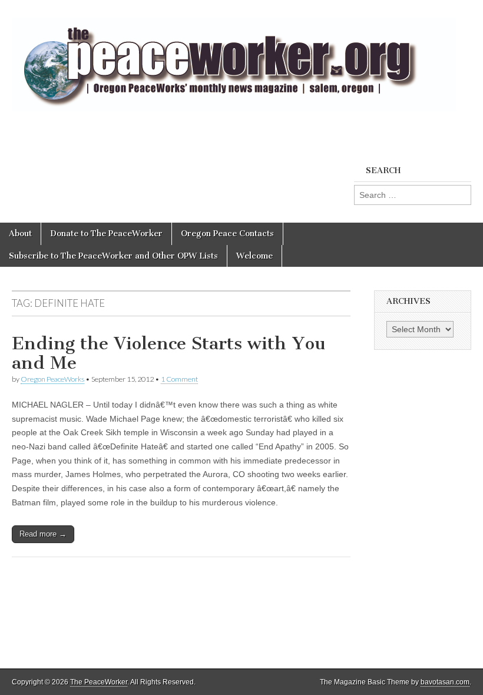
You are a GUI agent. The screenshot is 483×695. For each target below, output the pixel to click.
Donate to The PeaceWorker (106, 234)
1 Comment (179, 379)
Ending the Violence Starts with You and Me (168, 353)
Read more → (43, 533)
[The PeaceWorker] (234, 58)
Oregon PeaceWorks (52, 379)
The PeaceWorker (98, 682)
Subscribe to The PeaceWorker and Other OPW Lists (113, 256)
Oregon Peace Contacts (227, 234)
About (20, 234)
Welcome (254, 256)
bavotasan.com (445, 682)
